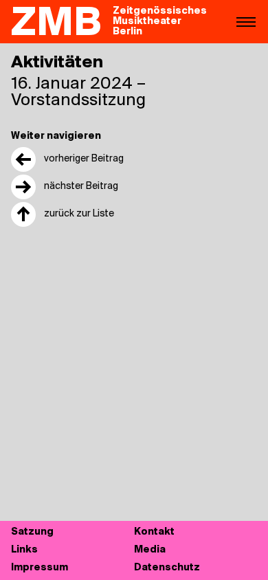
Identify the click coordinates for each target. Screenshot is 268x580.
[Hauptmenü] (246, 21)
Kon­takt (154, 532)
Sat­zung (32, 532)
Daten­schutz (167, 568)
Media (150, 550)
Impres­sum (39, 568)
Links (24, 550)
